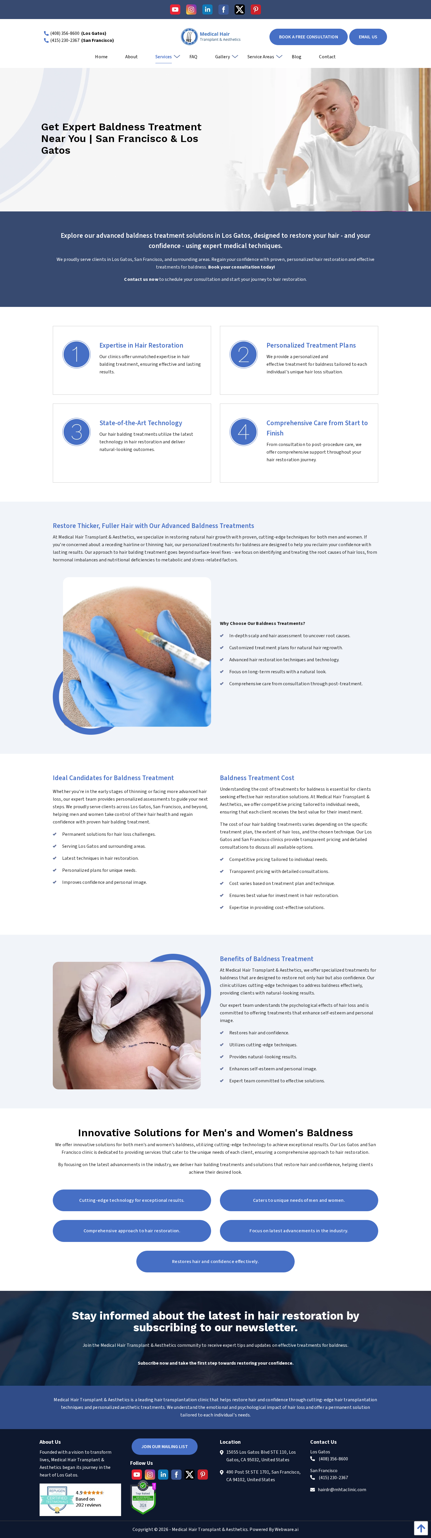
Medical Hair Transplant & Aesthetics (210, 1529)
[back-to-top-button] (419, 1528)
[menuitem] (101, 59)
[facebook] (223, 9)
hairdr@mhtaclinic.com (342, 1489)
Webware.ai (286, 1529)
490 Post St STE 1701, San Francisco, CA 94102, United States (263, 1476)
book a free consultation (308, 37)
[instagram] (191, 9)
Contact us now (141, 279)
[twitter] (240, 9)
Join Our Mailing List (164, 1446)
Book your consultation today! (241, 267)
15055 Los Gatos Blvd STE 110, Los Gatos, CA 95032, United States (261, 1456)
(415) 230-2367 (64, 40)
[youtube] (175, 9)
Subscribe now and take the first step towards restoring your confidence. (215, 1363)
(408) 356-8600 (64, 33)
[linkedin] (207, 9)
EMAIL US (368, 37)
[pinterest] (256, 9)
